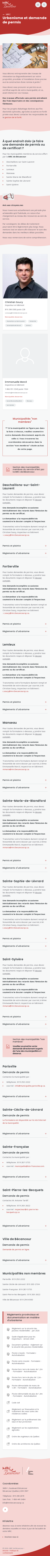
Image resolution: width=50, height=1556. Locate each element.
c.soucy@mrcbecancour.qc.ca (16, 313)
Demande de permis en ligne (16, 1249)
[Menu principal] (38, 4)
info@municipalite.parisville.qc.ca (30, 1085)
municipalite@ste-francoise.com (29, 1166)
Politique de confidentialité (10, 1552)
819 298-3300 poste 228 (15, 309)
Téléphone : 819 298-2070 (13, 1496)
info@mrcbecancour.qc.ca (13, 1503)
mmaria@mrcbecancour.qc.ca (16, 393)
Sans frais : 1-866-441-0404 (14, 1499)
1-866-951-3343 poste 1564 (16, 389)
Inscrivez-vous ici (11, 1537)
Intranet (5, 1551)
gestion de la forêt (13, 117)
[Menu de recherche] (44, 4)
